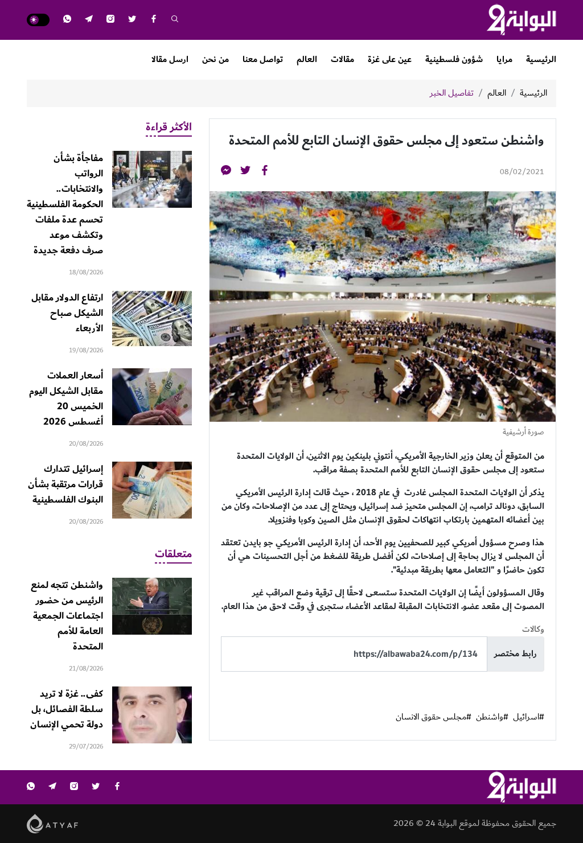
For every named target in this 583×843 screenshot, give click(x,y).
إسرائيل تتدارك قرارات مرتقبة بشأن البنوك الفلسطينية (65, 484)
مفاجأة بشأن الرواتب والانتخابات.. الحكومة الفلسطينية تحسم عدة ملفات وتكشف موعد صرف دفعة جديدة (65, 204)
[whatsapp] (67, 20)
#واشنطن (492, 717)
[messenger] (226, 172)
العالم (307, 59)
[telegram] (89, 20)
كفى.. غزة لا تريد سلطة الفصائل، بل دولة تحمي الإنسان (66, 709)
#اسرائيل (528, 717)
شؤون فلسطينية (454, 59)
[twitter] (132, 20)
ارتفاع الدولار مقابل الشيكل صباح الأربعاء (67, 313)
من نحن (215, 59)
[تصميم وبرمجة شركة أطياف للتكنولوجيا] (53, 823)
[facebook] (154, 20)
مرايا (504, 59)
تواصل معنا (263, 59)
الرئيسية (541, 59)
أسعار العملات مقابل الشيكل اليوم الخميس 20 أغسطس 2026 (66, 398)
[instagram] (110, 20)
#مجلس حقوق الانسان (433, 717)
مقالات (342, 59)
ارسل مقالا (169, 59)
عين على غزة (390, 59)
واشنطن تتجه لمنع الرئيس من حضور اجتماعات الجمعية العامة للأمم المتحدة (67, 616)
